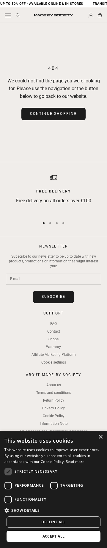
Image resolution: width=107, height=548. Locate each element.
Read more (75, 461)
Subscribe (53, 297)
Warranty (53, 347)
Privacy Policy (53, 408)
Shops (53, 339)
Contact (53, 331)
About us (53, 385)
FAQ (53, 324)
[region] (53, 193)
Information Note (53, 424)
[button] (53, 510)
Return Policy (53, 400)
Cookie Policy (53, 416)
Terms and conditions (53, 393)
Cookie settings (53, 362)
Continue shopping (53, 114)
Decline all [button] (53, 521)
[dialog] (53, 489)
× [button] (100, 437)
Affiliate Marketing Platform (54, 355)
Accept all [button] (54, 536)
